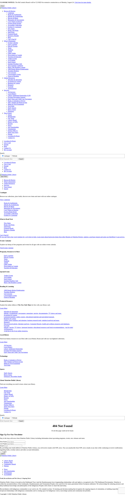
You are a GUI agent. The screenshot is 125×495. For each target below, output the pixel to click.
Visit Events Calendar (6, 248)
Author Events (12, 58)
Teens (9, 48)
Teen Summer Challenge (15, 65)
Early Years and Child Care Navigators (20, 99)
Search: (2, 153)
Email (2, 446)
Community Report (10, 464)
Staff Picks (11, 32)
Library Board (12, 120)
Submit (3, 453)
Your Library (8, 113)
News (9, 125)
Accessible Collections (15, 25)
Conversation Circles (14, 74)
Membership (12, 116)
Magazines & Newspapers (16, 20)
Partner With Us (13, 131)
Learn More (3, 308)
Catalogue (11, 13)
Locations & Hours (14, 136)
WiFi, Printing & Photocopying (17, 102)
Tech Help (11, 106)
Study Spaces (12, 108)
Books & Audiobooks (14, 14)
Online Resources (9, 78)
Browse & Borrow (9, 11)
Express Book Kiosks (14, 23)
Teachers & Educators (14, 57)
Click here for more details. (83, 2)
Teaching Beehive (13, 71)
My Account (8, 150)
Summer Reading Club (15, 64)
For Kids (10, 87)
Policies (6, 466)
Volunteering (12, 129)
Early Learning (12, 44)
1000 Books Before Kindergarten (18, 69)
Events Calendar (13, 43)
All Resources (12, 88)
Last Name (3, 444)
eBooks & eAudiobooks (15, 16)
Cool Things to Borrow (15, 21)
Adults (10, 51)
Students (10, 50)
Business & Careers (14, 83)
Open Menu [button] (4, 176)
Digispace (11, 111)
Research (10, 85)
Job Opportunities (13, 127)
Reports (10, 124)
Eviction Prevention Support (16, 97)
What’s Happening (9, 41)
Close (2, 6)
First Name (3, 442)
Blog (9, 37)
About (10, 115)
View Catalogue (5, 200)
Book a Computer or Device (16, 101)
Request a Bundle (13, 36)
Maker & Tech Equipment (16, 104)
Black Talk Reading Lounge (16, 67)
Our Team (11, 118)
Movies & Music (13, 18)
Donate (10, 134)
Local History (12, 94)
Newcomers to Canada (15, 55)
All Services (11, 92)
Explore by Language (14, 27)
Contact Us (11, 138)
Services (6, 90)
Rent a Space (12, 109)
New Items (11, 29)
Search (21, 159)
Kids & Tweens (12, 46)
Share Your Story (13, 132)
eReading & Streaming (15, 80)
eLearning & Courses (14, 81)
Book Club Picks (13, 30)
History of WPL (13, 122)
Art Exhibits (11, 60)
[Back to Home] (8, 8)
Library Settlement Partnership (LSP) (19, 95)
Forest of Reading (13, 76)
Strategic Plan (8, 462)
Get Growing (12, 72)
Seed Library (12, 62)
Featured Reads (12, 34)
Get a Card (7, 143)
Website (14, 156)
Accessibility (8, 474)
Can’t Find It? (12, 39)
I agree (4, 452)
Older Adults (12, 53)
